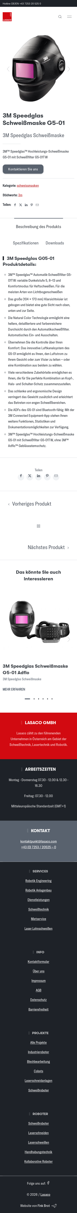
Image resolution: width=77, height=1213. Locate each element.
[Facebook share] (21, 477)
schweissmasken (28, 185)
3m (20, 195)
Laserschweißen (38, 1142)
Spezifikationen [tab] (25, 243)
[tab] (27, 698)
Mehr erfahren (14, 689)
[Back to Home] (7, 16)
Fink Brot (44, 1205)
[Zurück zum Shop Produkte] (38, 525)
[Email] (37, 205)
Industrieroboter (38, 1052)
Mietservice (38, 919)
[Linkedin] (26, 205)
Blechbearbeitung (38, 1061)
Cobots (38, 1071)
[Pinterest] (31, 205)
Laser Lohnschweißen (38, 928)
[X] (20, 205)
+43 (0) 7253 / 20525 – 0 (38, 847)
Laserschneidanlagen (38, 1080)
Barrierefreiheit (38, 1009)
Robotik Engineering (38, 881)
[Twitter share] (30, 477)
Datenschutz (38, 1000)
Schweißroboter (38, 1090)
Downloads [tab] (55, 243)
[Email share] (56, 477)
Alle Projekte (38, 1042)
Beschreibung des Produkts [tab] (38, 226)
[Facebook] (15, 205)
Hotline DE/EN (22, 3)
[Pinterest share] (47, 477)
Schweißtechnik (38, 909)
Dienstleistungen (39, 900)
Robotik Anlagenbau (38, 890)
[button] (60, 17)
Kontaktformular (38, 961)
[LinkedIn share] (38, 477)
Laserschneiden (38, 1133)
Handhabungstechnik (38, 1152)
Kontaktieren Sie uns (23, 169)
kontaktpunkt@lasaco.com (38, 841)
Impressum (39, 980)
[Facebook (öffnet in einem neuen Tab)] (48, 1183)
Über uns (38, 971)
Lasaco (45, 1194)
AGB (38, 990)
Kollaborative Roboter (38, 1161)
